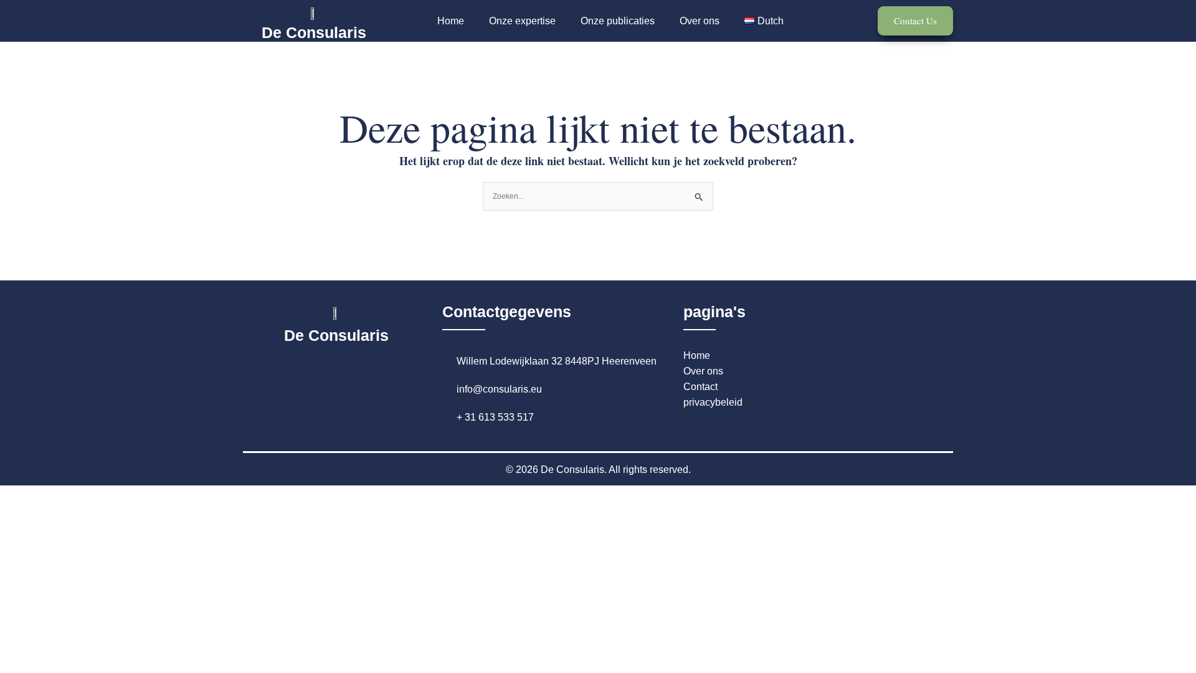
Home (450, 21)
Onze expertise (522, 21)
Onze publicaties (618, 21)
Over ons (699, 21)
